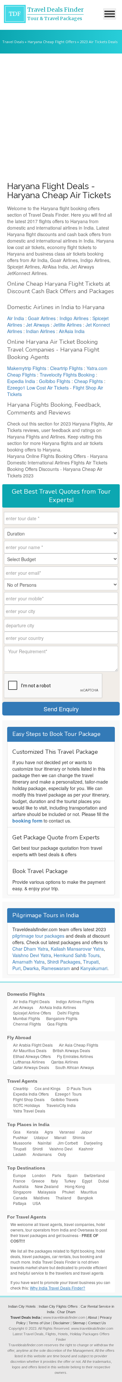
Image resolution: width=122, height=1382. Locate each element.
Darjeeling (93, 1143)
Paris (56, 1175)
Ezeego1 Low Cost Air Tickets (38, 387)
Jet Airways (37, 324)
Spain (72, 1175)
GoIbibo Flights (54, 381)
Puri (16, 968)
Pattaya (19, 1203)
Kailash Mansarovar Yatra (77, 948)
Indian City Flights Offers (58, 1306)
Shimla (79, 1137)
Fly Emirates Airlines (75, 1056)
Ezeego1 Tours (68, 1094)
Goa (16, 1132)
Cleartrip (20, 1088)
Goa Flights (57, 1024)
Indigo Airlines (74, 318)
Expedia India (21, 381)
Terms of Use (39, 1323)
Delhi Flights (68, 1012)
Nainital (44, 1143)
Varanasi (67, 1132)
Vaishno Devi (61, 1148)
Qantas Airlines (64, 1061)
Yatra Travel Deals (29, 1110)
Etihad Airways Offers (32, 1056)
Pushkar (20, 1137)
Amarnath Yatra (28, 961)
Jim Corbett (68, 1143)
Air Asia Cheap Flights (78, 1045)
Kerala (32, 1132)
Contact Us (97, 1323)
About (92, 1317)
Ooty (62, 1154)
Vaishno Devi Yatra (31, 955)
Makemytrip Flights (26, 368)
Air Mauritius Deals (30, 1050)
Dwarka (31, 968)
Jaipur (86, 1132)
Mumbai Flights (26, 1018)
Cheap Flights (88, 381)
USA (37, 1203)
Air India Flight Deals (31, 1001)
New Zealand (47, 1186)
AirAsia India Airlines (57, 1007)
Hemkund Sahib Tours (77, 955)
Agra (49, 1132)
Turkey (70, 1181)
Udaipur (41, 1137)
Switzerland (94, 1175)
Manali (60, 1137)
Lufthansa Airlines (29, 1061)
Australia (21, 1186)
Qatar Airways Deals (31, 1067)
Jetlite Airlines (67, 324)
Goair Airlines (42, 318)
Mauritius (89, 1192)
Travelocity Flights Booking (67, 374)
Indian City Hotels (22, 1306)
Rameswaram (55, 968)
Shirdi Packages (63, 961)
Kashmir (86, 1148)
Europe (19, 1175)
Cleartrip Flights (66, 368)
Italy (54, 1181)
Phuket (68, 1192)
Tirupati (91, 961)
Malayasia (47, 1192)
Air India (15, 318)
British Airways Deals (71, 1050)
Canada (20, 1197)
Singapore (22, 1192)
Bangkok (85, 1197)
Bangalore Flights (61, 1018)
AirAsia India (72, 331)
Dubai (103, 1181)
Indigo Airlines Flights (75, 1001)
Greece (38, 1181)
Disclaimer (61, 1323)
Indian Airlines (40, 331)
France (19, 1181)
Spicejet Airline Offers (32, 1012)
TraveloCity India (61, 1105)
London (39, 1175)
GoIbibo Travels (64, 1099)
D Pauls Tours (79, 1088)
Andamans (42, 1154)
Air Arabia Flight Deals (33, 1045)
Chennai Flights (27, 1024)
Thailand (63, 1197)
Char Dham (66, 1312)
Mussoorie (22, 1143)
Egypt (87, 1181)
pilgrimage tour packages (38, 935)
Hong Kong (75, 1186)
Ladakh (19, 1154)
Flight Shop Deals (29, 1099)
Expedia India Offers (31, 1094)
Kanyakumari (93, 968)
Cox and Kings (47, 1088)
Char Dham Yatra (30, 948)
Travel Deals (13, 41)
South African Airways (74, 1067)
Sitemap (79, 1323)
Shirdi (38, 1148)
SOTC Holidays (26, 1105)
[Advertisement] (61, 117)
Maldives (41, 1197)
